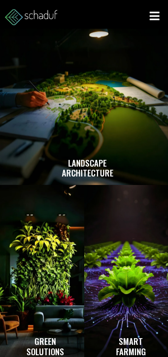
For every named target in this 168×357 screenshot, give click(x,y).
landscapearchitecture (87, 168)
